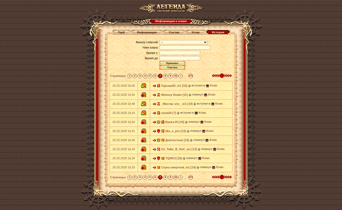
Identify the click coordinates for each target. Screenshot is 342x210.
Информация (147, 32)
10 (175, 75)
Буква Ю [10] (174, 122)
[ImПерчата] (158, 139)
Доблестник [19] (177, 140)
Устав (196, 32)
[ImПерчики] (158, 121)
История (218, 32)
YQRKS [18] (173, 158)
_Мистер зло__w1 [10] (177, 103)
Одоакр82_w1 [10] (174, 85)
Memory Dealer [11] (174, 94)
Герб (121, 32)
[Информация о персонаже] (189, 85)
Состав (174, 32)
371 (191, 75)
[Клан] (207, 85)
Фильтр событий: (147, 42)
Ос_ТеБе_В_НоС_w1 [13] (179, 149)
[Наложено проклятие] (158, 130)
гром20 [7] (168, 112)
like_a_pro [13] (175, 131)
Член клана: (150, 47)
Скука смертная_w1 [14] (178, 167)
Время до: (151, 58)
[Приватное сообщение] (154, 85)
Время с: (152, 52)
